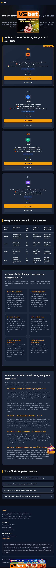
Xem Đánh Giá (28, 82)
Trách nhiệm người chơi (8, 530)
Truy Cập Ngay (28, 78)
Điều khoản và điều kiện (8, 525)
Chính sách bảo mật (7, 527)
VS (4, 2)
